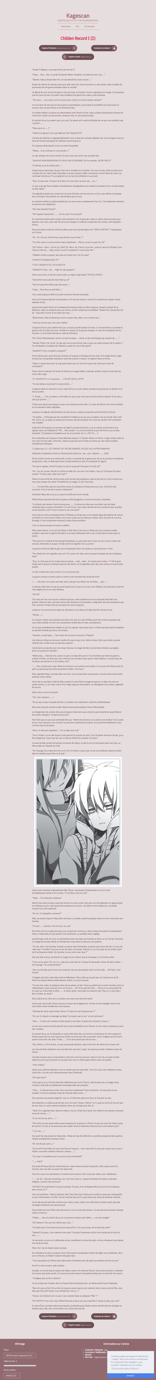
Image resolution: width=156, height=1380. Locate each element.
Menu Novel (65, 26)
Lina (105, 1350)
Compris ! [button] (131, 1376)
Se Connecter (89, 26)
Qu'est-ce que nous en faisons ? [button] (125, 1368)
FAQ (77, 26)
